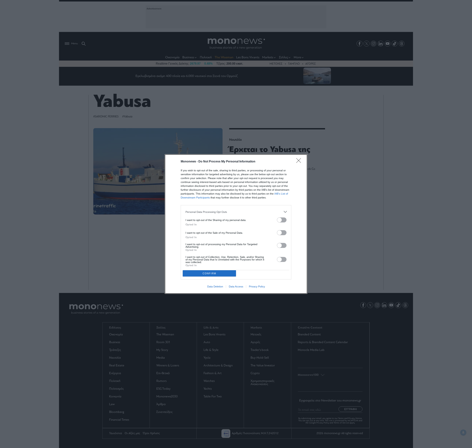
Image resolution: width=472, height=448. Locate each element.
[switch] (282, 219)
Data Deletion (215, 286)
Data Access (236, 286)
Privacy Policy (257, 286)
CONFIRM (209, 273)
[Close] (299, 161)
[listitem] (236, 212)
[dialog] (236, 224)
